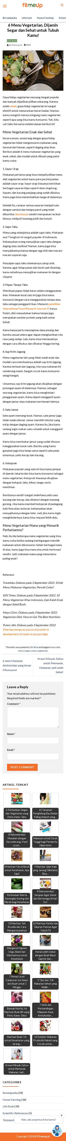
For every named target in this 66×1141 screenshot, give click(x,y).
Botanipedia (10, 17)
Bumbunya (21, 214)
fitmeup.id (17, 45)
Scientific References (15, 1113)
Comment (13, 703)
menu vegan (24, 650)
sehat (13, 106)
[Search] (62, 5)
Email (11, 749)
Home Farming (45, 17)
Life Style (12, 41)
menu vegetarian (39, 650)
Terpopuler (9, 1120)
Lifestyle (27, 17)
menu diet (55, 647)
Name (11, 733)
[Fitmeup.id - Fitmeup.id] (33, 5)
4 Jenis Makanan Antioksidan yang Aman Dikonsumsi (17, 665)
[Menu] (5, 6)
